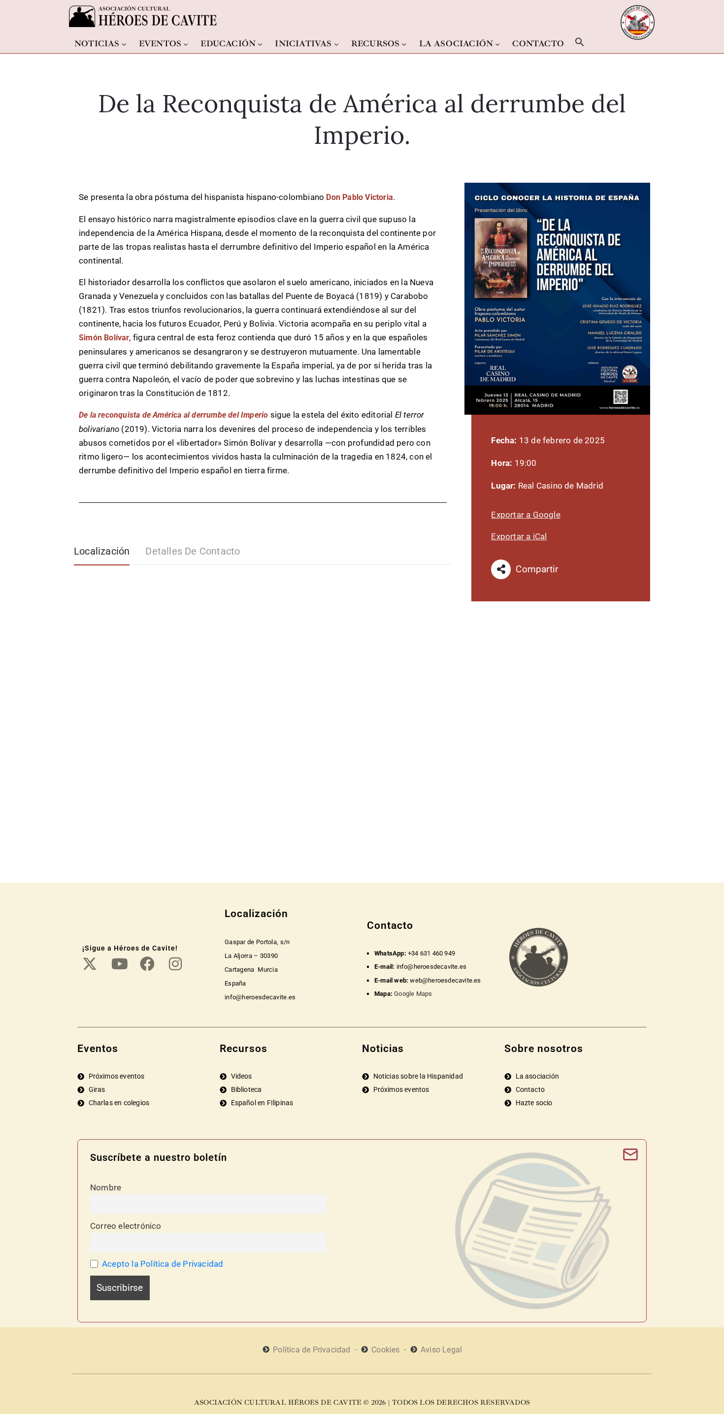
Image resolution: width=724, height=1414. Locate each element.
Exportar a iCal (519, 536)
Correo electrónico (126, 1226)
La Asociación (456, 43)
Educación (228, 43)
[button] (580, 42)
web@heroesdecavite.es (445, 980)
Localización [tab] (102, 551)
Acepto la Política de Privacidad (162, 1264)
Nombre (105, 1187)
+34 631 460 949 (431, 953)
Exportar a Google (525, 515)
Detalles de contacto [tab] (192, 551)
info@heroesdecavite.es (431, 966)
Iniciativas (303, 43)
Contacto (538, 43)
